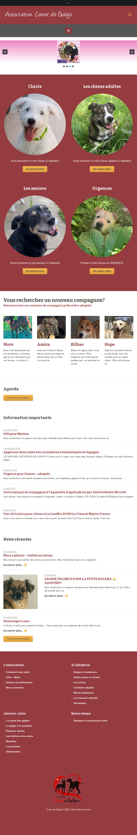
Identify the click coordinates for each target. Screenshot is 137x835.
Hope (110, 344)
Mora (8, 344)
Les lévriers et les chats (19, 736)
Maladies (11, 741)
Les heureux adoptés (86, 698)
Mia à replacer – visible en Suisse (27, 555)
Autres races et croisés (87, 677)
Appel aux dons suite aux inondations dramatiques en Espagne (51, 452)
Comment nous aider (18, 672)
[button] (5, 51)
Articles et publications (19, 682)
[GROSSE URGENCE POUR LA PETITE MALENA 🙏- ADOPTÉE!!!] (20, 592)
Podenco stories (15, 731)
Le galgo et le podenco (19, 725)
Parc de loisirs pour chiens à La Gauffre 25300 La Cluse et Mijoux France (56, 514)
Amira (43, 344)
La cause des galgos (18, 720)
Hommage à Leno (16, 621)
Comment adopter (84, 687)
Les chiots (80, 682)
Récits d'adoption (84, 692)
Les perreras (13, 746)
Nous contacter (15, 687)
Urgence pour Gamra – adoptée (26, 474)
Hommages (80, 703)
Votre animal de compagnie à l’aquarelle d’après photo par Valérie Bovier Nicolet (64, 492)
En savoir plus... (13, 564)
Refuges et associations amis (90, 720)
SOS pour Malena (16, 434)
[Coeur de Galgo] (68, 789)
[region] (68, 54)
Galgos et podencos (85, 672)
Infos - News (13, 677)
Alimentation (13, 751)
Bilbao (77, 344)
